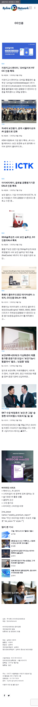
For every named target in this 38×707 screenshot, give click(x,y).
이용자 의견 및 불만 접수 (11, 684)
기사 (3, 124)
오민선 (13, 566)
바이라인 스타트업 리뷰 (13, 506)
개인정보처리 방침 (9, 629)
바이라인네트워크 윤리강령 (12, 627)
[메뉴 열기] (35, 7)
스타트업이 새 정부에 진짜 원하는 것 (18, 494)
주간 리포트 (5, 408)
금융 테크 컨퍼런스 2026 (10, 2)
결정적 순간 (8, 500)
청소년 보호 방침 (26, 649)
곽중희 (6, 75)
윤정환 (13, 546)
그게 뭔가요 (8, 503)
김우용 (13, 534)
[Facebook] (4, 695)
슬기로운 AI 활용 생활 (12, 497)
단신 (3, 63)
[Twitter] (9, 695)
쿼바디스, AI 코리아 (11, 491)
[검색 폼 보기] (30, 7)
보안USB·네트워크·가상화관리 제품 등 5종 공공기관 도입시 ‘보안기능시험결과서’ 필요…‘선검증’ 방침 (18, 358)
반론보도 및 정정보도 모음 (11, 631)
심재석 (13, 556)
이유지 (6, 302)
